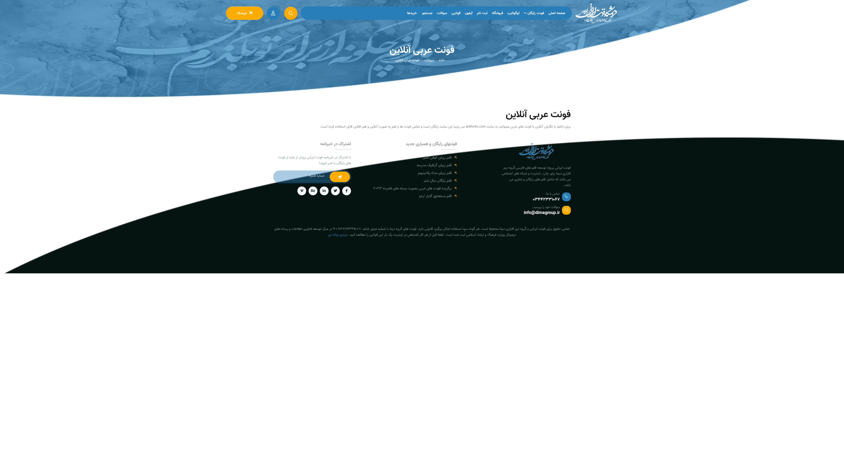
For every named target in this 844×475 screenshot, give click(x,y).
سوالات (442, 13)
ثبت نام (482, 13)
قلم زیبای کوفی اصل (437, 157)
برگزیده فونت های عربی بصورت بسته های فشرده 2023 (412, 188)
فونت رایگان (536, 13)
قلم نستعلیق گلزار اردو (435, 196)
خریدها (412, 13)
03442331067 (546, 199)
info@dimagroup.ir (542, 212)
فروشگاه (497, 13)
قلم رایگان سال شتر (438, 180)
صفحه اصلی (556, 13)
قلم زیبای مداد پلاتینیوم (435, 173)
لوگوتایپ (513, 13)
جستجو (427, 13)
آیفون (469, 13)
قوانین (455, 13)
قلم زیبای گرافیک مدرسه (434, 165)
